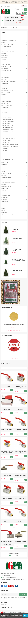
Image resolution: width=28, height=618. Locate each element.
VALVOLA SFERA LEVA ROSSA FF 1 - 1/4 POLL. (21, 452)
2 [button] (8, 330)
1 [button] (10, 358)
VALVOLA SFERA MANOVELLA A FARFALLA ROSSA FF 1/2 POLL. (21, 386)
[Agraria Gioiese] (5, 11)
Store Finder (10, 5)
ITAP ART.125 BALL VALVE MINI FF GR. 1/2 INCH (7, 409)
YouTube (9, 586)
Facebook (2, 586)
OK (24, 594)
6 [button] (14, 330)
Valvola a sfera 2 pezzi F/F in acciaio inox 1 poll (7, 475)
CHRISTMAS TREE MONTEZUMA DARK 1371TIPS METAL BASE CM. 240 (18, 261)
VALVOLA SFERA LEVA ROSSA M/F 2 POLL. (21, 409)
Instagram (16, 586)
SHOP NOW (20, 2)
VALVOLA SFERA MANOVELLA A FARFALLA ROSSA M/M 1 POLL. (7, 452)
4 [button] (11, 330)
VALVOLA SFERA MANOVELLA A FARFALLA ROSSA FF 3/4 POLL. (7, 498)
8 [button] (17, 330)
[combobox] (21, 9)
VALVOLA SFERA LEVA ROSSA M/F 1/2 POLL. (7, 521)
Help (8, 6)
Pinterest (12, 586)
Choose (2, 367)
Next (17, 555)
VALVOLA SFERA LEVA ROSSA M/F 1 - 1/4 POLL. (7, 430)
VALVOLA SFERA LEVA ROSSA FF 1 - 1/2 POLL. (21, 521)
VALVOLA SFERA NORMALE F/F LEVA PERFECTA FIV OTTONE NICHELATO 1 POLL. (7, 543)
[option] (14, 319)
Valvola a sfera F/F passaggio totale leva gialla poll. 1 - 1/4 (20, 542)
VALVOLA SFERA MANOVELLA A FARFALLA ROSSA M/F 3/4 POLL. (21, 475)
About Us (16, 5)
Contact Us (4, 6)
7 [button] (16, 330)
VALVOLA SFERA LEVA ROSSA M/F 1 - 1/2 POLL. (7, 386)
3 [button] (10, 330)
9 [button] (19, 330)
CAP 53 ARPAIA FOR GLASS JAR (14, 353)
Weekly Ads (3, 5)
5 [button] (13, 330)
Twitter (5, 586)
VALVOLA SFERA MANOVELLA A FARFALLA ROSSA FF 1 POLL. (21, 498)
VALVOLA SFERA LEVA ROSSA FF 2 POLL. (21, 430)
